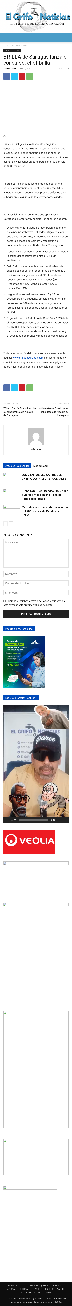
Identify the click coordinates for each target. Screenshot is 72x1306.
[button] (5, 37)
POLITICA (57, 1285)
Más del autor (40, 466)
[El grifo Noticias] (36, 16)
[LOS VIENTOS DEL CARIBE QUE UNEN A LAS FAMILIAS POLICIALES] (11, 479)
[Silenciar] (59, 820)
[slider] (33, 820)
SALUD (60, 1289)
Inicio (5, 45)
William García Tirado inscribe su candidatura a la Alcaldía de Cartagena (19, 412)
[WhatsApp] (29, 76)
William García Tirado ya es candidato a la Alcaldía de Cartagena (54, 412)
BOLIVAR (34, 1285)
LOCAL (24, 1285)
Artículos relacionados (17, 466)
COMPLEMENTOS (42, 1292)
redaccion (11, 68)
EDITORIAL (24, 1289)
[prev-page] (5, 523)
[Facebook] (6, 76)
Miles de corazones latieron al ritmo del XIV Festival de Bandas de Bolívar (45, 511)
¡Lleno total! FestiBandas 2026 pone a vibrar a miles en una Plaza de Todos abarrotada (45, 494)
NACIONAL (11, 1289)
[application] (36, 764)
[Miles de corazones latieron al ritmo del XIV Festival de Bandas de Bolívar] (11, 511)
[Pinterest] (22, 76)
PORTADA (12, 1285)
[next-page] (11, 523)
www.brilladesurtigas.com (28, 357)
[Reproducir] (7, 820)
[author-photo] (36, 444)
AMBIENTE (26, 1292)
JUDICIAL (45, 1285)
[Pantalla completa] (64, 820)
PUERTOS (49, 1289)
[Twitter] (14, 76)
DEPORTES (37, 1289)
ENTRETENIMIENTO (21, 45)
